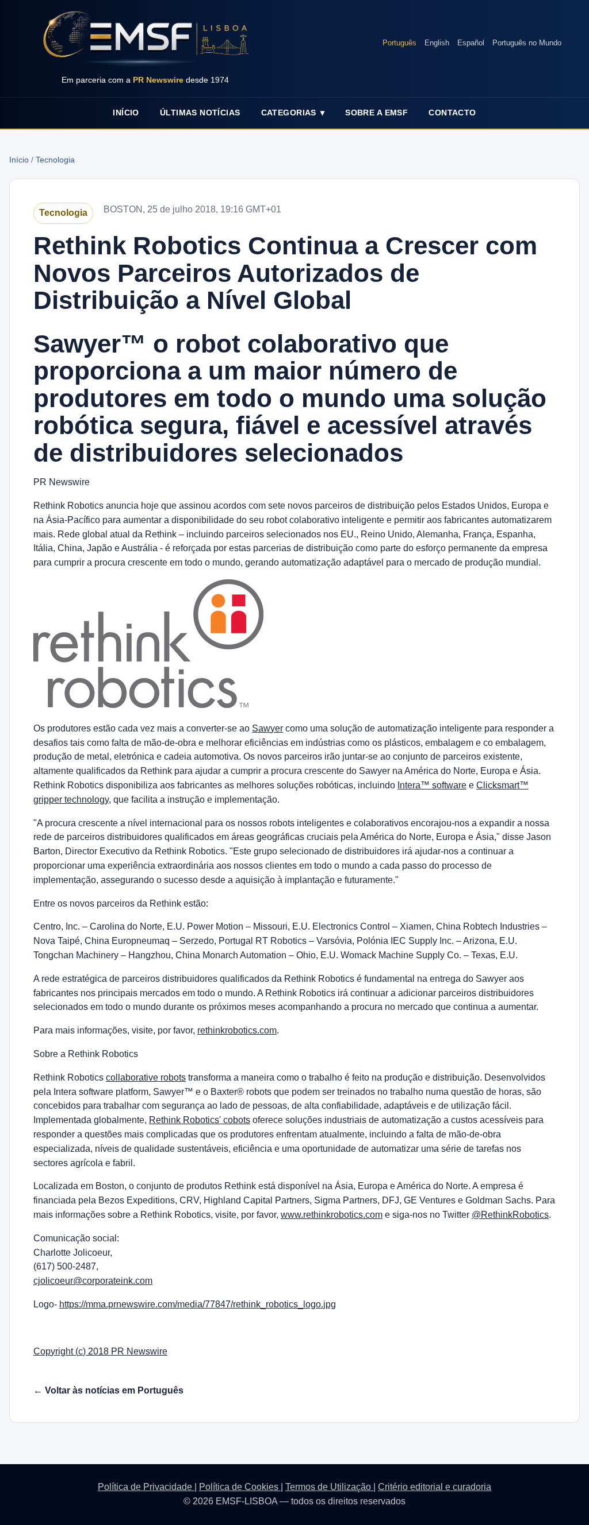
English (436, 42)
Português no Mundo (526, 42)
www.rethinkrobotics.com (332, 1215)
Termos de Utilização (329, 1487)
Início (126, 112)
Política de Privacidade (146, 1487)
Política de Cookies (240, 1487)
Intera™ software (431, 785)
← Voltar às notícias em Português (108, 1390)
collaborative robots (146, 1077)
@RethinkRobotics (510, 1215)
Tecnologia (55, 159)
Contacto (452, 112)
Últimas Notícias (200, 112)
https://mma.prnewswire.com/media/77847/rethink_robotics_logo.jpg (197, 1304)
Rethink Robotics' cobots (199, 1120)
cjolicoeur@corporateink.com (92, 1281)
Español (470, 42)
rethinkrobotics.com (237, 1030)
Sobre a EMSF (376, 112)
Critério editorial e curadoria (434, 1487)
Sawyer (267, 728)
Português (399, 42)
